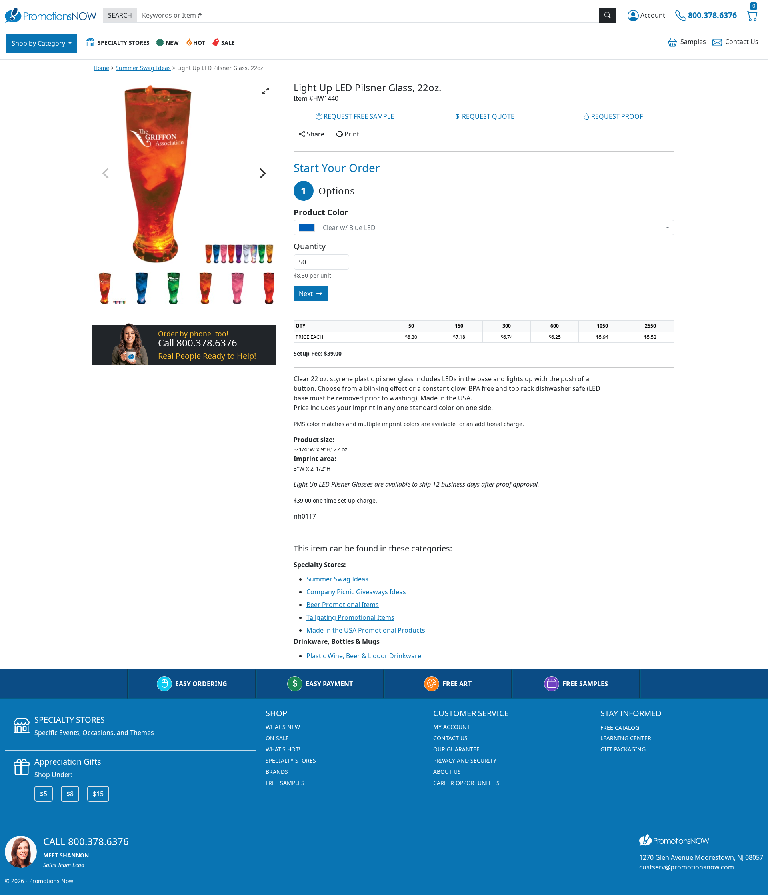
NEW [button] (172, 42)
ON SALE (277, 738)
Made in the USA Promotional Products (365, 630)
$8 (70, 793)
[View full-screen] (265, 91)
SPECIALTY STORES (291, 760)
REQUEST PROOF (616, 116)
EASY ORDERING (201, 683)
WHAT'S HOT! (283, 749)
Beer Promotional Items (342, 604)
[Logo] (50, 14)
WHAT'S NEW (283, 727)
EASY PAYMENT (329, 683)
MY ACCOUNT (451, 727)
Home (101, 68)
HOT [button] (199, 42)
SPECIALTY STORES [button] (124, 42)
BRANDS (277, 771)
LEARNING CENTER (625, 738)
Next (306, 293)
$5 (43, 793)
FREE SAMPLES (585, 683)
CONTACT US (450, 738)
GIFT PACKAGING (623, 749)
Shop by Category (39, 43)
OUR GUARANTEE (456, 749)
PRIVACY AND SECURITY (464, 760)
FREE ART (457, 683)
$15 (98, 793)
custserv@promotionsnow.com (686, 867)
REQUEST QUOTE (487, 116)
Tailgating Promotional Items (350, 617)
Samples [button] (693, 41)
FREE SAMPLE (358, 116)
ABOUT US (447, 771)
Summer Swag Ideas (143, 68)
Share (314, 134)
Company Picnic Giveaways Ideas (356, 591)
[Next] (261, 173)
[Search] (607, 15)
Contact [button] (741, 41)
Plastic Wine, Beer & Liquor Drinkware (363, 655)
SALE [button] (228, 42)
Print (351, 134)
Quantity (310, 246)
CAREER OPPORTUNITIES (466, 783)
